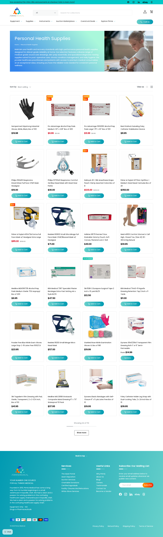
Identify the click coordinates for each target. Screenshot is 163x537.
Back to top (80, 456)
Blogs (98, 479)
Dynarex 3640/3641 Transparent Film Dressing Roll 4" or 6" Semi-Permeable (136, 345)
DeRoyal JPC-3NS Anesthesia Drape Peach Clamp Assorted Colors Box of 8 (99, 183)
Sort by (13, 87)
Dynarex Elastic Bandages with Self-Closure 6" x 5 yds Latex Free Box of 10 (99, 399)
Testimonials (101, 485)
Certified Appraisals (69, 485)
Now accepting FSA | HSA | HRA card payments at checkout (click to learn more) (42, 2)
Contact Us (101, 488)
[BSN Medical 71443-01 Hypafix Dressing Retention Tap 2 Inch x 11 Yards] (136, 272)
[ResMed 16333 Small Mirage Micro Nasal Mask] (63, 326)
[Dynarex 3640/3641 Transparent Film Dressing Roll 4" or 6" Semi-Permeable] (136, 326)
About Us (100, 477)
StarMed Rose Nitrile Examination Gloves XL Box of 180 (97, 344)
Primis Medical (20, 526)
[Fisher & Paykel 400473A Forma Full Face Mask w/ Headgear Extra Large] (26, 217)
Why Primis (100, 474)
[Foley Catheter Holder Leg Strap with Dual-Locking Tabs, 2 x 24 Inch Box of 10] (136, 380)
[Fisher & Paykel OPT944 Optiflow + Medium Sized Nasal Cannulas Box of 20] (136, 163)
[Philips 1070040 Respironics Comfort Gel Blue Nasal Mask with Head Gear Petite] (63, 163)
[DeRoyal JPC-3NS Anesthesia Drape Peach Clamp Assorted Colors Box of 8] (99, 163)
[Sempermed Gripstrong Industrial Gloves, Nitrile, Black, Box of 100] (26, 109)
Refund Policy (113, 526)
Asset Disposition (68, 477)
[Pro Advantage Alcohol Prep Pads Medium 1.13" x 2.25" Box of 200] (63, 109)
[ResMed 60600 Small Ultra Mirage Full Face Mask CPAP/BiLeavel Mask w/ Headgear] (63, 217)
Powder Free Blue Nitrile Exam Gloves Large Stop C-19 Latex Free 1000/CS (26, 344)
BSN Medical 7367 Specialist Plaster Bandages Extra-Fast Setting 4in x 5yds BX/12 (62, 291)
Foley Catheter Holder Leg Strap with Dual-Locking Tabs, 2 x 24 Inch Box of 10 (136, 399)
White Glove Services (70, 491)
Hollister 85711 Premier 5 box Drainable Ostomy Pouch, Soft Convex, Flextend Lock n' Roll (96, 237)
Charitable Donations (70, 482)
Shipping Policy (129, 526)
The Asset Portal (68, 474)
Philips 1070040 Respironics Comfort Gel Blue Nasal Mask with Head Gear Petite (63, 183)
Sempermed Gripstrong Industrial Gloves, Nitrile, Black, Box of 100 (25, 127)
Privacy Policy (98, 526)
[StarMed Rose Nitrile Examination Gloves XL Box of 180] (99, 326)
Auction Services (68, 479)
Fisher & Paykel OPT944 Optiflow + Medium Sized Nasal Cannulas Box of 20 (136, 183)
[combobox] (82, 13)
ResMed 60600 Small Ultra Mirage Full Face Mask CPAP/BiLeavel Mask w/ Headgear (63, 237)
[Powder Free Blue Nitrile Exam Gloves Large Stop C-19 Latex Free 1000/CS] (26, 326)
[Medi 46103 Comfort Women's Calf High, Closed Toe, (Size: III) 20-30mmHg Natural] (136, 217)
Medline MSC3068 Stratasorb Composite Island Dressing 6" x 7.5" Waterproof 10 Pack (62, 399)
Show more (81, 433)
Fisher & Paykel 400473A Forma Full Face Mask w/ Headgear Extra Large (26, 235)
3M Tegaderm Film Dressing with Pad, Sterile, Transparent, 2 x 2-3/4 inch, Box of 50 (26, 399)
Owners (99, 482)
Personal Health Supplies (29, 44)
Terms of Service (146, 526)
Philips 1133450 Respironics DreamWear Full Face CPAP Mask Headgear (25, 183)
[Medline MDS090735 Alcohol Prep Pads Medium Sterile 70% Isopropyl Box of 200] (26, 272)
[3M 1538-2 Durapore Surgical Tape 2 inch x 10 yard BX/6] (99, 272)
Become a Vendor (103, 491)
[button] (151, 11)
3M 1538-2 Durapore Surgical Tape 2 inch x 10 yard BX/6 (99, 289)
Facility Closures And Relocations (75, 488)
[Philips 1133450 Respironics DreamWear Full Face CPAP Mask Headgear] (26, 163)
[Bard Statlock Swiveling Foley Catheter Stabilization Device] (136, 109)
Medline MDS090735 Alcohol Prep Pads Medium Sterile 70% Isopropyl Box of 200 (25, 291)
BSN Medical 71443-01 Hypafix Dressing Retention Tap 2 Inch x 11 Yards (134, 291)
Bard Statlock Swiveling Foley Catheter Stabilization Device (133, 127)
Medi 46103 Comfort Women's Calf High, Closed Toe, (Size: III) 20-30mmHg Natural (135, 237)
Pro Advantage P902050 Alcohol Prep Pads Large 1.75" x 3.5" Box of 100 (99, 127)
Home (17, 44)
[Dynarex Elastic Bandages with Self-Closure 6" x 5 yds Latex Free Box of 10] (99, 380)
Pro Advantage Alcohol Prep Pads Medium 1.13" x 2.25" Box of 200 (61, 127)
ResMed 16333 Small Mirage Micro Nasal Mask (61, 344)
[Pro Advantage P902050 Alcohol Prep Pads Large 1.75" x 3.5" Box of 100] (99, 109)
